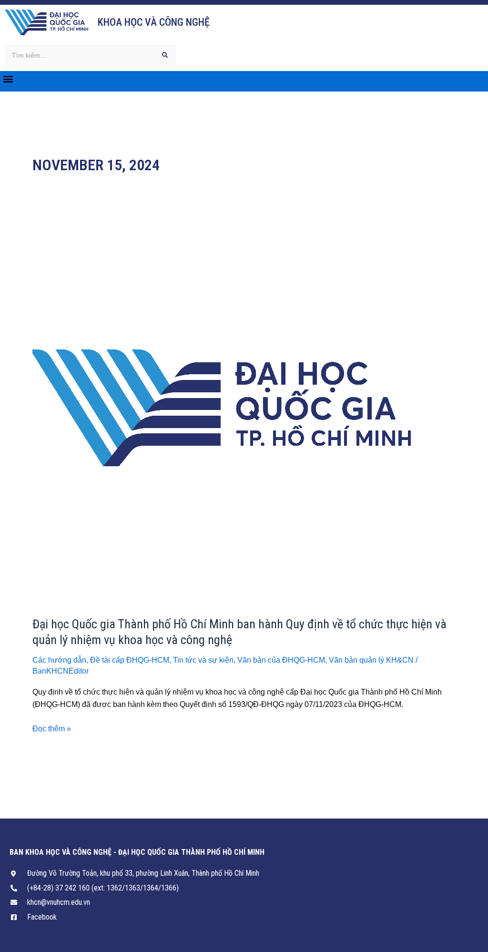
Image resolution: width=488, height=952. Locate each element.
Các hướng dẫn (59, 660)
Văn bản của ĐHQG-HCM (281, 660)
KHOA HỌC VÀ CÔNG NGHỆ (154, 22)
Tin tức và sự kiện (203, 660)
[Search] (165, 55)
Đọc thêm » (51, 728)
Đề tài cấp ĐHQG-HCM (129, 660)
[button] (8, 79)
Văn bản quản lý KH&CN (371, 660)
